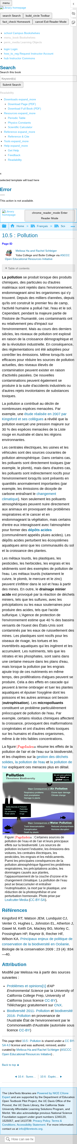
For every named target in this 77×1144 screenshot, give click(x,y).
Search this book (10, 72)
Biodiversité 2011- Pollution (28, 1011)
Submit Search (12, 84)
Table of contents (18, 268)
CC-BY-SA (37, 900)
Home (20, 226)
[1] (44, 986)
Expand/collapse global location (73, 225)
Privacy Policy (41, 1120)
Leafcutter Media (16, 900)
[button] (14, 155)
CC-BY (50, 1000)
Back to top (9, 1064)
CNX (58, 1005)
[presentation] (26, 747)
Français (42, 226)
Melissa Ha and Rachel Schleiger (36, 250)
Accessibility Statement (31, 1124)
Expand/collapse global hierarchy (6, 226)
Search (7, 1139)
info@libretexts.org (30, 1128)
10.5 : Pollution (31, 1041)
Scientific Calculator (20, 127)
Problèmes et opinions (24, 986)
